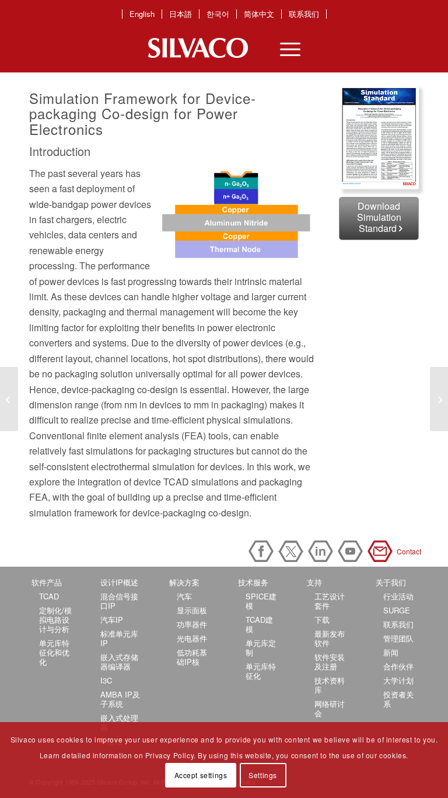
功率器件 (192, 624)
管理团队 (398, 638)
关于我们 (391, 582)
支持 (314, 582)
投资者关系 (398, 699)
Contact (382, 551)
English (142, 14)
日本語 (180, 14)
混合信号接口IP (119, 601)
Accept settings (201, 775)
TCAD (49, 596)
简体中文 (259, 14)
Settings (263, 775)
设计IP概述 (119, 582)
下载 (322, 619)
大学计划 (398, 680)
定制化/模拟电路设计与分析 (55, 619)
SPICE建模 (261, 601)
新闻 (390, 652)
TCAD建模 (259, 624)
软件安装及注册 (329, 661)
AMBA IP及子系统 (120, 699)
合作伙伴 (398, 666)
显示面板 (192, 610)
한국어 (217, 14)
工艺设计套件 (329, 601)
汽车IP (111, 619)
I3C (106, 680)
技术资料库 (329, 685)
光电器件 (192, 638)
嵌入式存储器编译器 (119, 661)
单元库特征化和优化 (54, 652)
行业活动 (398, 596)
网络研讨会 (329, 708)
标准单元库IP (119, 638)
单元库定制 (261, 647)
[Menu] (284, 48)
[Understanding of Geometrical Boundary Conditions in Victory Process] (9, 399)
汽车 (184, 596)
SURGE (396, 610)
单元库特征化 (261, 671)
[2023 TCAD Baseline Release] (439, 399)
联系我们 (304, 14)
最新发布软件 (329, 638)
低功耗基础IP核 (192, 657)
